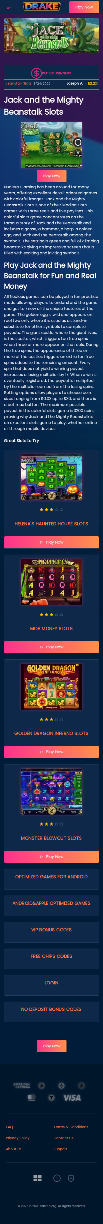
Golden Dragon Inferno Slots (51, 733)
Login (51, 983)
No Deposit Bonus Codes (51, 1009)
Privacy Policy (18, 1137)
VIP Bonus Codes (51, 930)
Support (60, 1148)
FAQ (9, 1126)
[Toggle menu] (9, 7)
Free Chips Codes (51, 956)
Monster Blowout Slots (51, 838)
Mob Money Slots (51, 628)
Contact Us (63, 1137)
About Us (14, 1148)
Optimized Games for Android (51, 877)
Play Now (84, 7)
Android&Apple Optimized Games (51, 903)
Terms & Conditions (71, 1126)
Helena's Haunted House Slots (51, 524)
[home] (41, 10)
